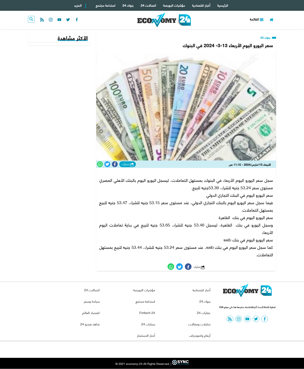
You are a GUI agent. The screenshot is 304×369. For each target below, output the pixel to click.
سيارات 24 (148, 324)
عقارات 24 (204, 312)
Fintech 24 (147, 312)
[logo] (164, 20)
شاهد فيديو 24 (90, 324)
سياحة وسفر (92, 301)
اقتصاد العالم (91, 312)
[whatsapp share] (100, 164)
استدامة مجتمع (105, 5)
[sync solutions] (180, 363)
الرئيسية (222, 5)
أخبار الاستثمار (146, 335)
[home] (271, 19)
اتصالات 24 (148, 5)
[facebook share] (115, 164)
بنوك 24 (128, 5)
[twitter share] (107, 164)
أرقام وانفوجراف (200, 335)
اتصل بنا (142, 349)
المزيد (78, 5)
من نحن (162, 349)
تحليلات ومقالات (199, 324)
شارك (126, 164)
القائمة (255, 19)
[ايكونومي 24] (247, 291)
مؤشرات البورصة (174, 5)
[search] (31, 19)
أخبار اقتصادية (201, 5)
